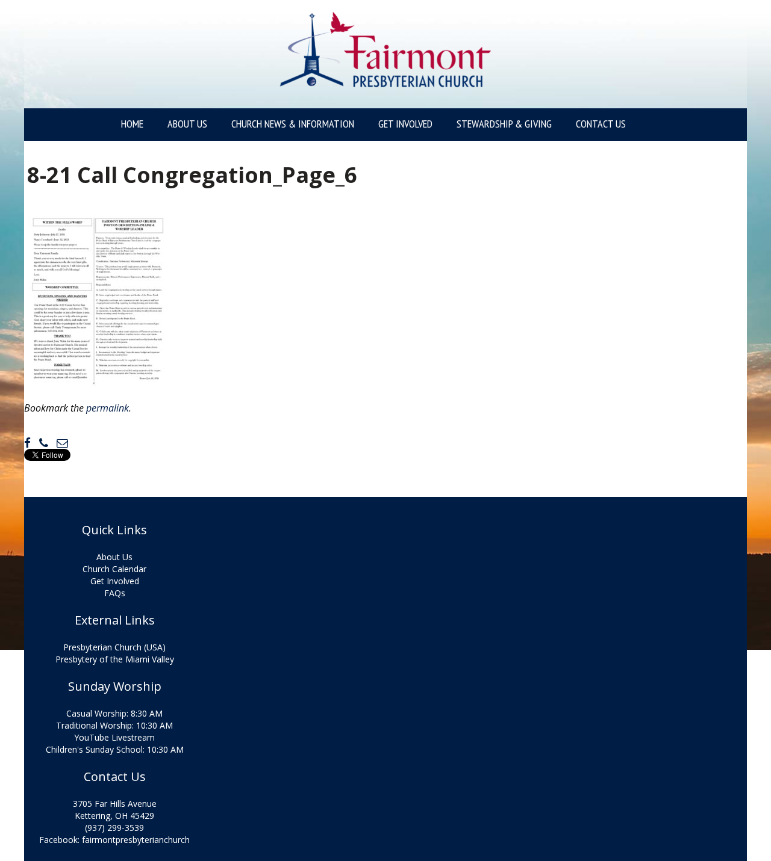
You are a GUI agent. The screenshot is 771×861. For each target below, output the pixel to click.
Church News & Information (292, 124)
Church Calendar (114, 569)
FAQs (114, 593)
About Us (187, 124)
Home (132, 124)
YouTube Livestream (114, 737)
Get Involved (405, 124)
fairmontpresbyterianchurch (136, 839)
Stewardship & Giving (504, 124)
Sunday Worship (114, 686)
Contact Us (601, 124)
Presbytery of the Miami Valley (114, 659)
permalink (107, 408)
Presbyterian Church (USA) (114, 647)
